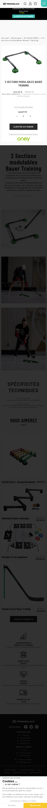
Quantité (22, 112)
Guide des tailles (25, 762)
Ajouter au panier (23, 16)
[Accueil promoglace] (11, 4)
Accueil (5, 38)
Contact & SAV (25, 753)
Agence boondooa (35, 772)
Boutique (17, 38)
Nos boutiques (25, 738)
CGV (39, 770)
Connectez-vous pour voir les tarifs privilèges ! (23, 95)
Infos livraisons (25, 756)
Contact (7, 772)
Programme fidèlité (25, 759)
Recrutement (25, 741)
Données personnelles (26, 770)
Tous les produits (23, 619)
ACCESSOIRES (31, 38)
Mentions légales (10, 770)
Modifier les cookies (19, 772)
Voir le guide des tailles (23, 107)
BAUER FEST (25, 743)
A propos (25, 735)
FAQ (25, 750)
